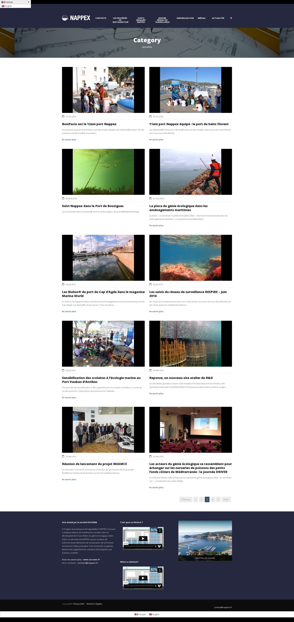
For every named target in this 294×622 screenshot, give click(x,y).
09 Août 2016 (71, 198)
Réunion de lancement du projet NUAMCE (94, 464)
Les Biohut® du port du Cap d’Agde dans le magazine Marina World (103, 294)
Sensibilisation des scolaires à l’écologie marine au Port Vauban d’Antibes (101, 380)
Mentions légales (94, 603)
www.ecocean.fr (91, 559)
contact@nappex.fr (223, 607)
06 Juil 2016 (70, 370)
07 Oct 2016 (71, 116)
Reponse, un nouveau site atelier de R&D (181, 378)
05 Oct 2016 (158, 116)
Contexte (100, 18)
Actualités (218, 18)
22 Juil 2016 (70, 284)
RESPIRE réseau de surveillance (162, 20)
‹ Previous (186, 499)
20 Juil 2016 (158, 284)
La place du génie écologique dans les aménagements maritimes (178, 208)
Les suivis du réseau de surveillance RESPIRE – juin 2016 (188, 294)
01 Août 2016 (158, 198)
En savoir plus (69, 139)
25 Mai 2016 (158, 370)
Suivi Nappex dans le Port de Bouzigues (93, 206)
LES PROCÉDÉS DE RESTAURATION (120, 20)
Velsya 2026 (78, 603)
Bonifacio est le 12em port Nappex (89, 124)
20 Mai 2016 (71, 456)
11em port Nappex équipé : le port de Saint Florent (189, 124)
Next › (226, 499)
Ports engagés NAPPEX (141, 20)
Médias (201, 18)
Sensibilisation (185, 18)
